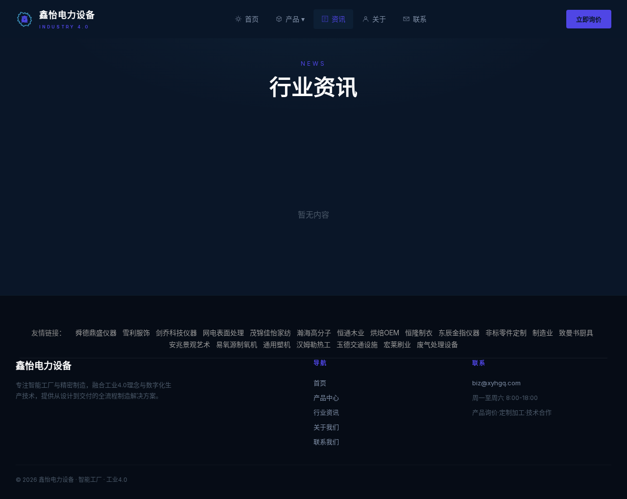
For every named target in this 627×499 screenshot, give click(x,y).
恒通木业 (350, 332)
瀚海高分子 (314, 332)
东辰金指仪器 (459, 332)
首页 (252, 19)
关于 (379, 19)
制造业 (542, 332)
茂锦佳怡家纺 (270, 332)
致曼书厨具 (576, 332)
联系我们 (326, 442)
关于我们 (326, 427)
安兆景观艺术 (189, 344)
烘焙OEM (384, 332)
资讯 (338, 19)
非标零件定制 (506, 332)
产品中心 (326, 397)
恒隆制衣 (419, 332)
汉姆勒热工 (313, 344)
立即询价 (589, 19)
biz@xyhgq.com (496, 383)
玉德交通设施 (357, 344)
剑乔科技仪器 (176, 332)
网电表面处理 (223, 332)
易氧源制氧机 (236, 344)
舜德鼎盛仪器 (96, 332)
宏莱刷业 (397, 344)
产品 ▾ (295, 19)
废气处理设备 (437, 344)
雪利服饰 (136, 332)
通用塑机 (276, 344)
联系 (420, 19)
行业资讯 (326, 412)
